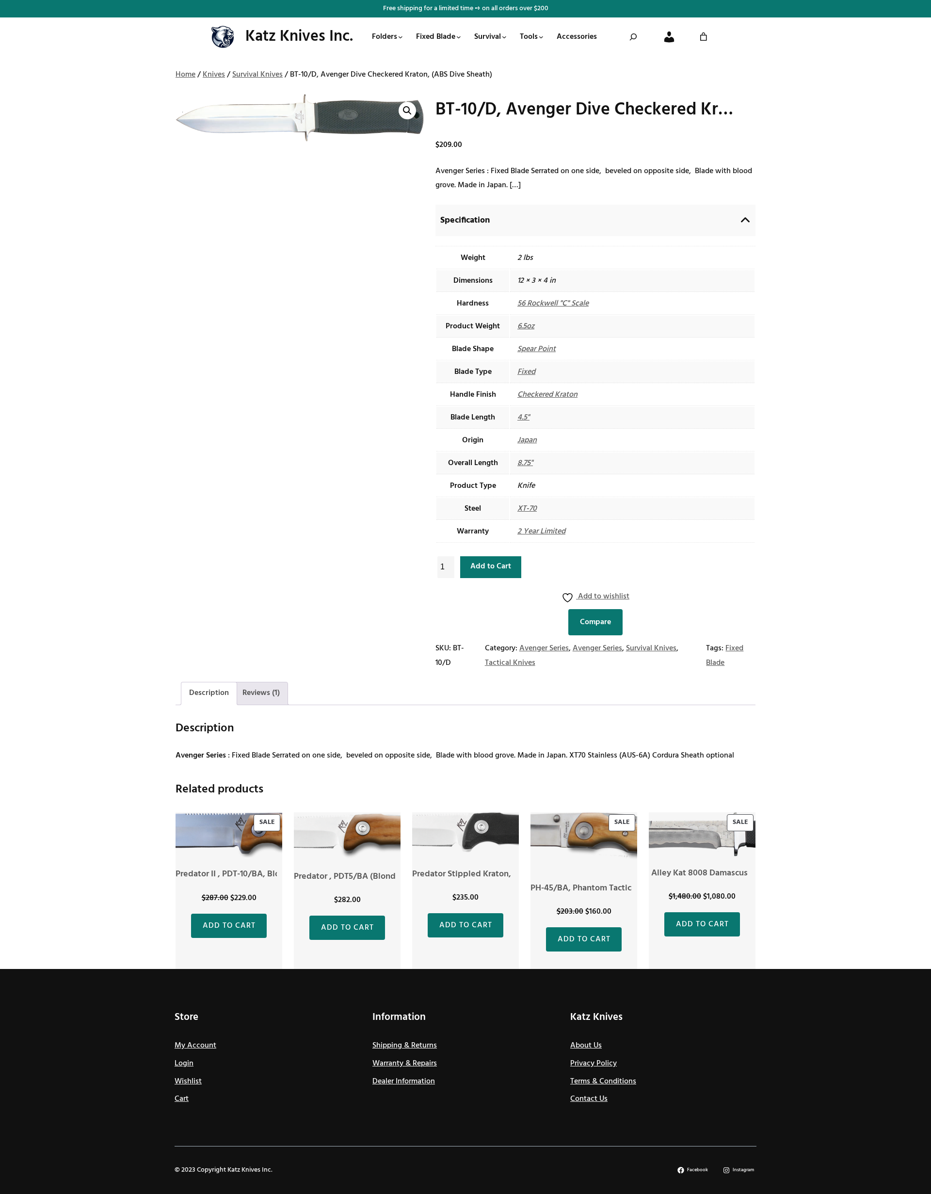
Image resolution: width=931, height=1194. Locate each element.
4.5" (523, 417)
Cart (182, 1099)
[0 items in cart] (704, 37)
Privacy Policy (593, 1063)
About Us (586, 1045)
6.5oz (525, 326)
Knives (214, 74)
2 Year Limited (541, 531)
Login (184, 1063)
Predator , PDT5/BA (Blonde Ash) (357, 877)
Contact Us (589, 1099)
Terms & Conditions (603, 1081)
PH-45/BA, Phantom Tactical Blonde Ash (607, 888)
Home (185, 74)
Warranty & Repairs (404, 1063)
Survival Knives (257, 74)
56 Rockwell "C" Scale (553, 303)
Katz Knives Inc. (299, 36)
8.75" (525, 463)
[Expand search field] (633, 36)
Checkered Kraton (547, 394)
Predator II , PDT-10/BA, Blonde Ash (243, 874)
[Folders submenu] (400, 36)
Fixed (526, 372)
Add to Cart (490, 566)
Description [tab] (209, 693)
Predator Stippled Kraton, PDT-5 (473, 874)
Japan (527, 440)
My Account (195, 1045)
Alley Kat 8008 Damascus (699, 873)
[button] (407, 110)
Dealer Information (403, 1081)
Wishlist (188, 1081)
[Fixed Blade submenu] (458, 36)
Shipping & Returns (404, 1045)
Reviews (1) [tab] (261, 693)
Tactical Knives (510, 663)
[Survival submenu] (504, 36)
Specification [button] (465, 220)
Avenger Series (544, 648)
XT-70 (527, 508)
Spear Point (536, 349)
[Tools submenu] (541, 36)
